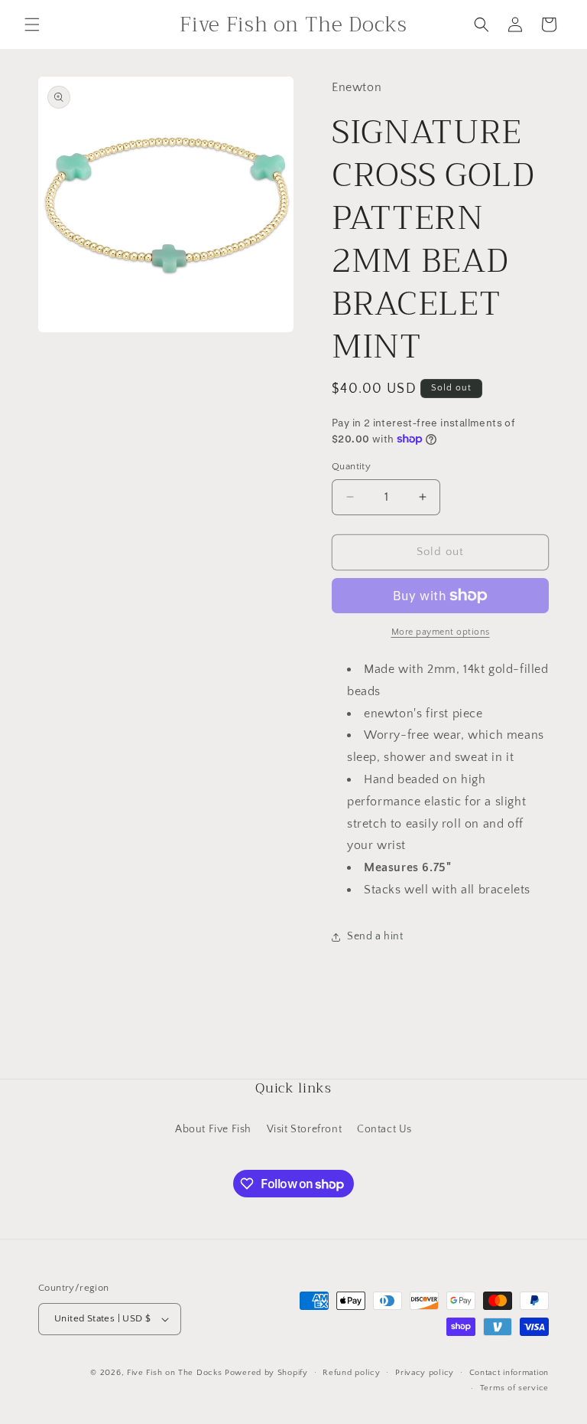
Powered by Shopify (266, 1372)
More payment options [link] (440, 632)
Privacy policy (424, 1372)
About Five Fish (213, 1129)
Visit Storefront (304, 1129)
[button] (32, 24)
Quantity (351, 466)
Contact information (509, 1372)
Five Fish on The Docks (174, 1372)
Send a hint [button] (375, 936)
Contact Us (384, 1129)
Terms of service (514, 1388)
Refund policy (351, 1372)
